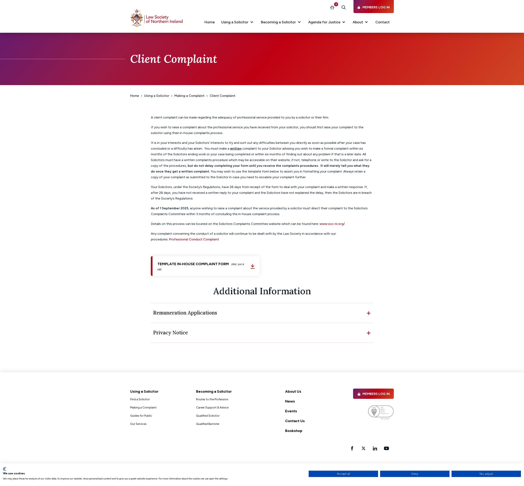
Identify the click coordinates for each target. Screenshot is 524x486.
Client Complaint (222, 96)
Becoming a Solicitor (214, 391)
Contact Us (295, 421)
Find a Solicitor (140, 399)
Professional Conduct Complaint (194, 239)
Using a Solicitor (156, 96)
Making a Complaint (189, 96)
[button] (237, 23)
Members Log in (376, 394)
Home (134, 96)
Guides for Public (141, 415)
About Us (293, 391)
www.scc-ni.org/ (333, 224)
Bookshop (293, 430)
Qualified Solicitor (208, 415)
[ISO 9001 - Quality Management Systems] (381, 412)
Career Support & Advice (212, 407)
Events (291, 411)
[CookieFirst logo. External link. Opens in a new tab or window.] (4, 469)
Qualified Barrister (207, 424)
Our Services (138, 424)
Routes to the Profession (212, 399)
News (290, 401)
